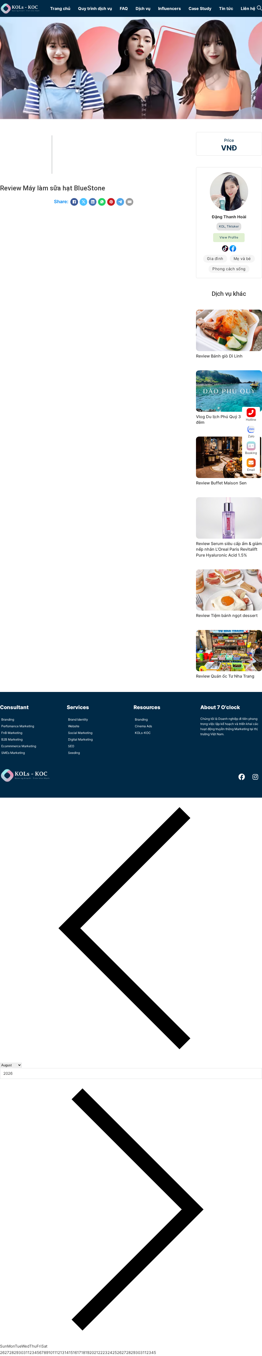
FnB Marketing (11, 733)
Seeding (74, 753)
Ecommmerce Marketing (18, 746)
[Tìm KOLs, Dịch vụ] (259, 9)
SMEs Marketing (13, 753)
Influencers (169, 8)
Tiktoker (233, 226)
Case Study (200, 8)
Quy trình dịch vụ (95, 8)
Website (73, 726)
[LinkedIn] (92, 202)
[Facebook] (74, 202)
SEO (71, 746)
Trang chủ (60, 8)
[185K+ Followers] (233, 248)
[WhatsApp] (102, 202)
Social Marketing (80, 733)
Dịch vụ (143, 8)
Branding (7, 719)
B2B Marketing (12, 739)
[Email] (129, 202)
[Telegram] (120, 202)
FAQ (124, 8)
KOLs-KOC (143, 733)
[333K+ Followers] (225, 248)
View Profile (229, 237)
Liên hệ (248, 8)
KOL (222, 226)
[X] (83, 202)
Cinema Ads (143, 726)
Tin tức (226, 8)
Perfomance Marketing (17, 726)
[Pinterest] (111, 202)
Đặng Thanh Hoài (229, 216)
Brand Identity (78, 719)
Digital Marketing (80, 739)
